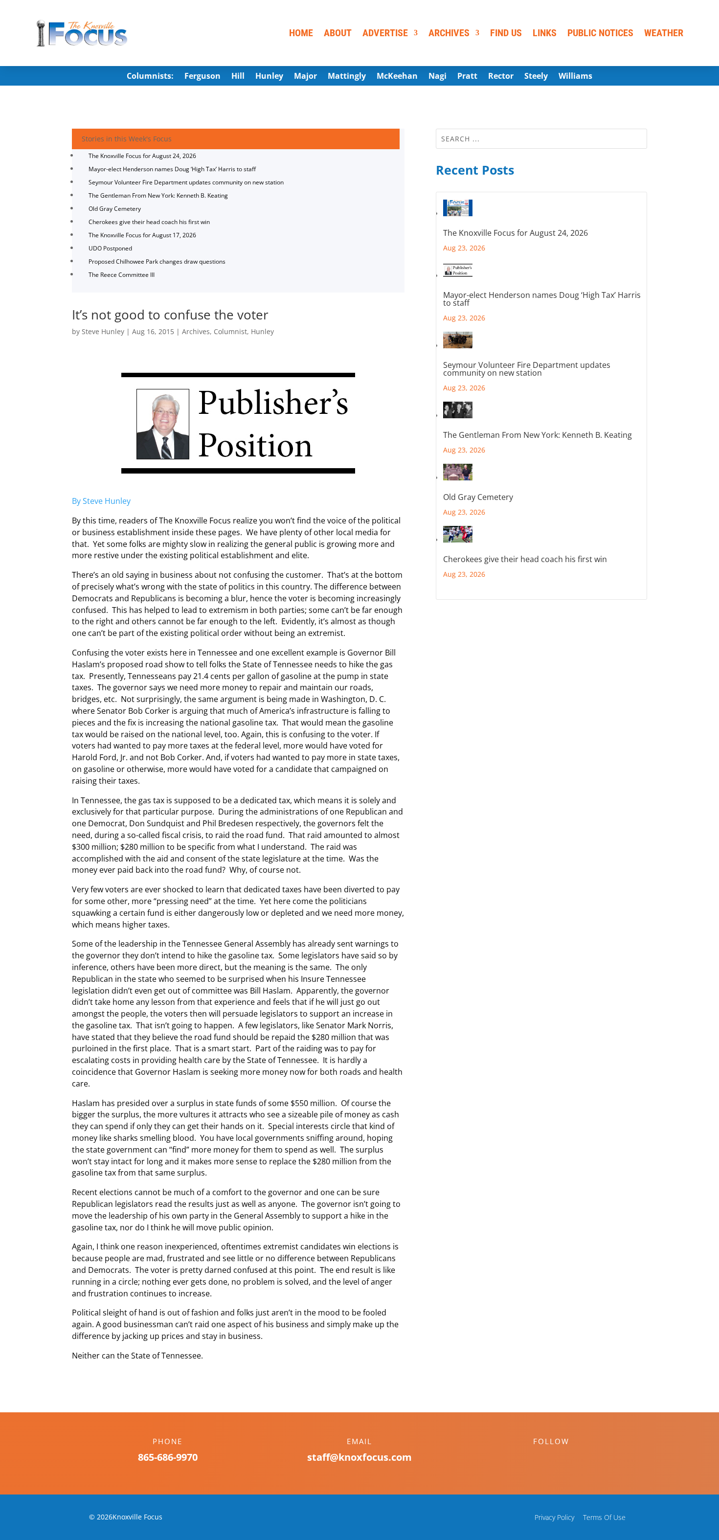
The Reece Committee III (122, 275)
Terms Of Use (604, 1517)
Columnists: (150, 76)
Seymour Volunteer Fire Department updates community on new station (186, 182)
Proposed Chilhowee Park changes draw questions (157, 261)
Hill (238, 76)
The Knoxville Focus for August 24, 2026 (142, 156)
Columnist (230, 331)
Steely (536, 76)
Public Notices (600, 33)
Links (545, 33)
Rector (501, 76)
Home (301, 33)
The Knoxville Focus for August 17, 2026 (142, 235)
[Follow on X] (561, 1458)
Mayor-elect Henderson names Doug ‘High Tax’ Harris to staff (172, 169)
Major (305, 76)
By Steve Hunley (101, 501)
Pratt (467, 76)
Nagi (437, 76)
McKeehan (397, 76)
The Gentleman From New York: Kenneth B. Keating (158, 195)
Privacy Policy (554, 1517)
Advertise (385, 33)
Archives (449, 33)
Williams (575, 76)
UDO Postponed (110, 248)
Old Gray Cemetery (115, 208)
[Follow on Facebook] (541, 1458)
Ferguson (202, 76)
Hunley (269, 76)
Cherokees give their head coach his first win (149, 222)
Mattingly (347, 76)
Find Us (506, 33)
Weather (663, 33)
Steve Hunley (103, 331)
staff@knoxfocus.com (359, 1457)
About (338, 33)
